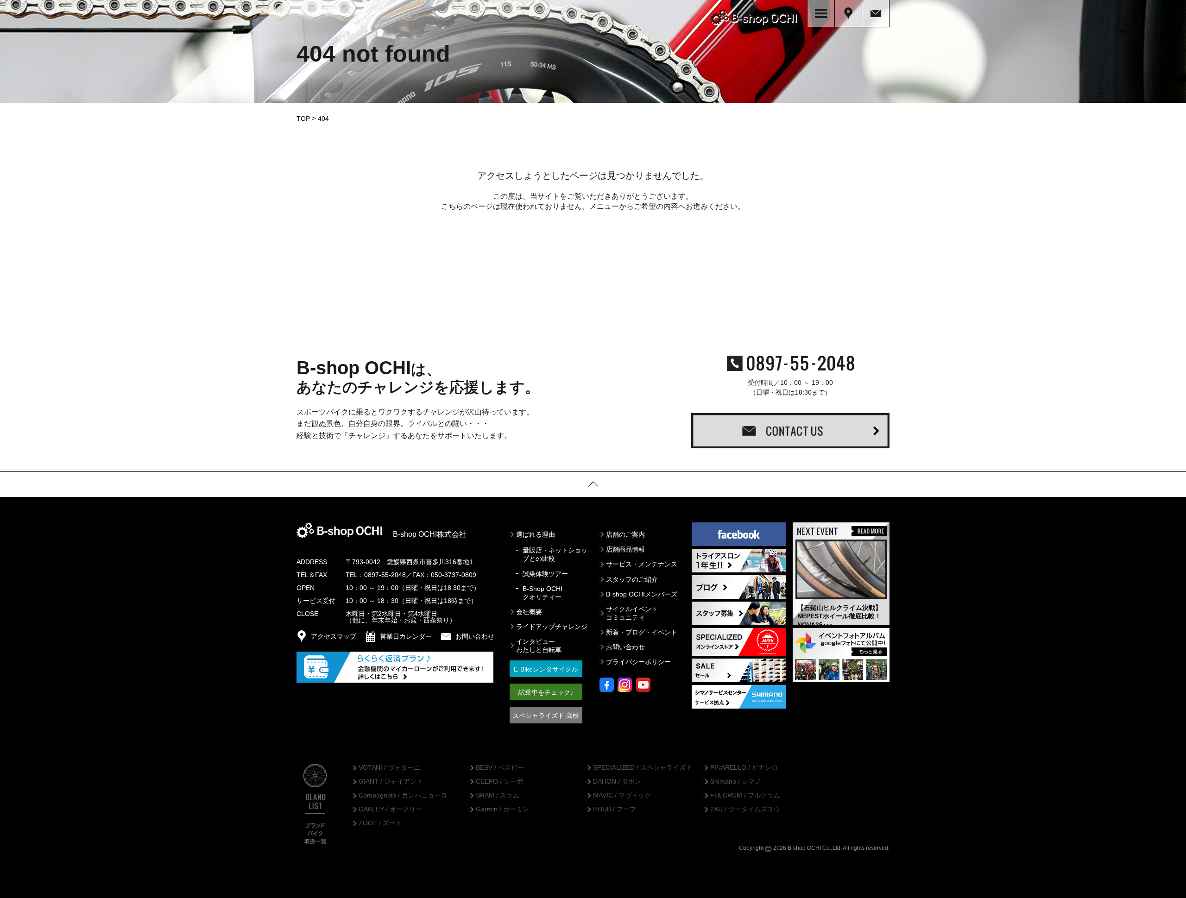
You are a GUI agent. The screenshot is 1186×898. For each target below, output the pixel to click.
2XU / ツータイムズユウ (745, 809)
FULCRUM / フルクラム (745, 795)
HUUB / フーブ (614, 809)
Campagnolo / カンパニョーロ (403, 795)
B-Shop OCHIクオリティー (542, 593)
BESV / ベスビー (500, 768)
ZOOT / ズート (380, 823)
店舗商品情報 (625, 549)
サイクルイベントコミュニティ (632, 613)
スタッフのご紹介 (632, 579)
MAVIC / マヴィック (622, 795)
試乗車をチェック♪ (546, 692)
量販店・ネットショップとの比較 (555, 554)
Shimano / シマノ (735, 782)
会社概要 (529, 611)
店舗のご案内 (625, 534)
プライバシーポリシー (638, 662)
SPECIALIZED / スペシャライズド (642, 768)
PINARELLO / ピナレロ (744, 768)
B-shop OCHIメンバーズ (641, 594)
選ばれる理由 (535, 534)
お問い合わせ (625, 647)
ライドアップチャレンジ (551, 626)
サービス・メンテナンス (641, 564)
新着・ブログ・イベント (641, 632)
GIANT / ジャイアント (391, 782)
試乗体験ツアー (545, 574)
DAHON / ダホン (617, 782)
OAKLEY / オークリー (390, 809)
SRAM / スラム (497, 795)
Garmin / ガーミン (502, 809)
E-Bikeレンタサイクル (546, 669)
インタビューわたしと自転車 (538, 645)
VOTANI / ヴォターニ (389, 768)
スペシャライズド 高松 (545, 715)
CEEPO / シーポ (499, 782)
